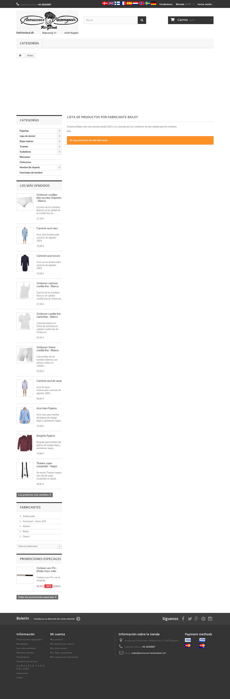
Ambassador (28, 516)
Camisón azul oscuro (48, 255)
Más (69, 131)
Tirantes (24, 146)
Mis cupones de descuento (64, 657)
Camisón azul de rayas (49, 380)
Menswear (25, 157)
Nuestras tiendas (25, 652)
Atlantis (26, 526)
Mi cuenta (57, 634)
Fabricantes (30, 507)
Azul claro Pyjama (47, 408)
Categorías (29, 43)
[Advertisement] (115, 86)
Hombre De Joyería (30, 167)
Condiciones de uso (27, 661)
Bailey (25, 531)
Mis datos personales (61, 652)
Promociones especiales (40, 559)
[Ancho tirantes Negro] (25, 470)
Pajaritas (24, 131)
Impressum (22, 673)
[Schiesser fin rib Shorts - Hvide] (25, 202)
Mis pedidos (56, 639)
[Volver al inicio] (20, 56)
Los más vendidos (35, 186)
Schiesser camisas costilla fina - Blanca (47, 285)
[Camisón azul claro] (25, 235)
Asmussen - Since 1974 (34, 521)
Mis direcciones (58, 648)
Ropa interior (26, 141)
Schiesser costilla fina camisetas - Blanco (48, 315)
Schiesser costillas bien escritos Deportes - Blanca (49, 197)
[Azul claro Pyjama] (25, 415)
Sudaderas (25, 151)
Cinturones (25, 162)
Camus (26, 536)
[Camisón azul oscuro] (25, 263)
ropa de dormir (27, 136)
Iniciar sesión (205, 4)
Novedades (22, 644)
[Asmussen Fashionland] (48, 22)
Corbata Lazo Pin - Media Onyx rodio (47, 569)
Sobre (20, 677)
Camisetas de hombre (31, 172)
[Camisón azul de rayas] (25, 388)
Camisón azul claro (47, 228)
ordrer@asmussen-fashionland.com (149, 653)
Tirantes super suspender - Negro (47, 465)
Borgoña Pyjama (46, 435)
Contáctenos (165, 4)
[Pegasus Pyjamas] (25, 443)
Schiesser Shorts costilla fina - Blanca (47, 349)
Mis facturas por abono (62, 644)
